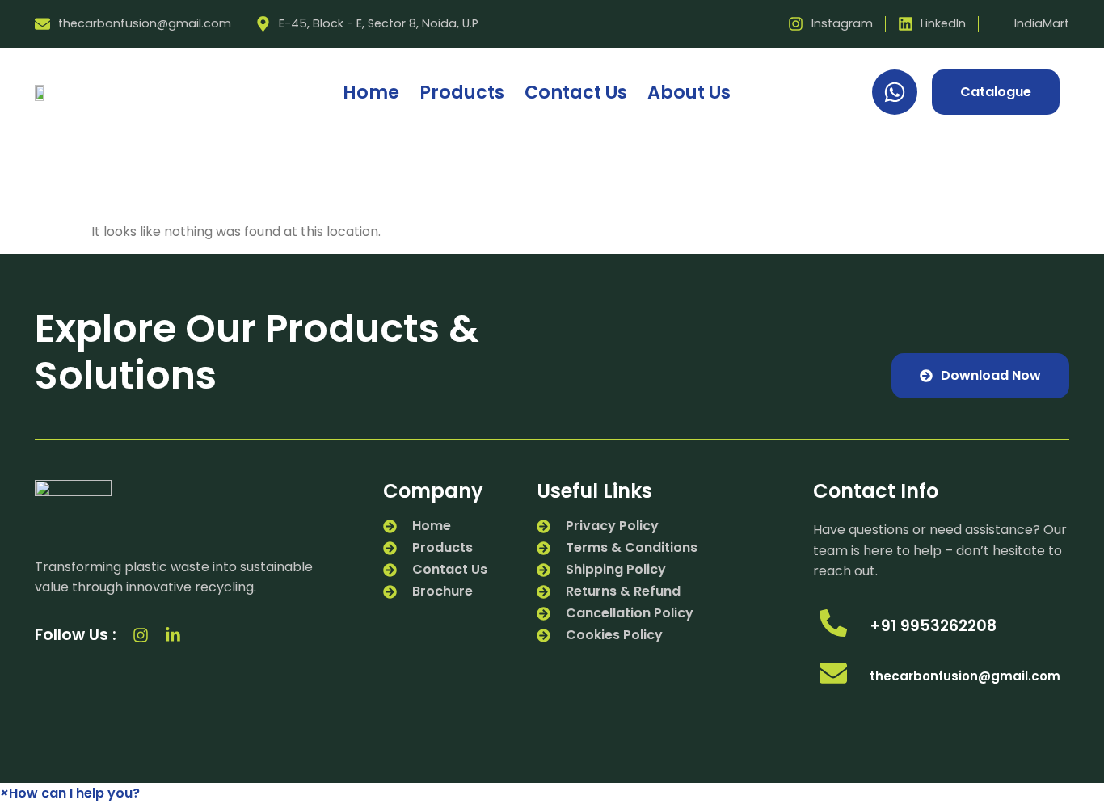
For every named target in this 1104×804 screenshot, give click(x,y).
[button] (70, 793)
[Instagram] (141, 635)
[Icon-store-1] (205, 635)
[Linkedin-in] (173, 635)
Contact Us (576, 92)
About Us (689, 92)
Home (371, 92)
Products (461, 92)
